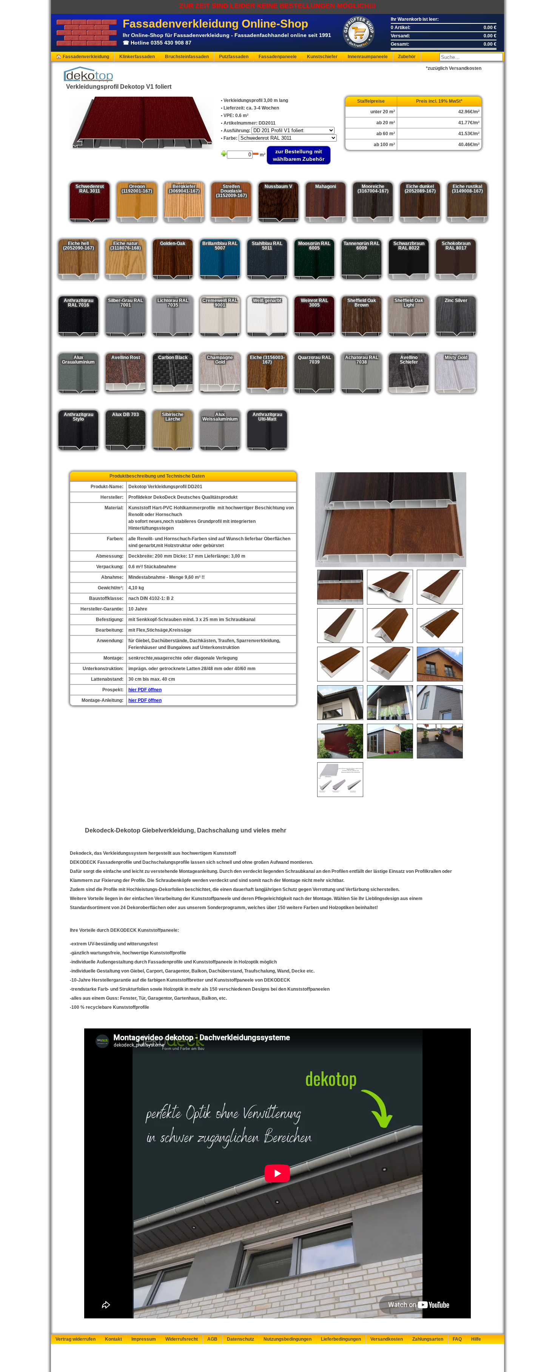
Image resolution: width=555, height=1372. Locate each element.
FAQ (457, 1339)
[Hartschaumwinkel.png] (340, 779)
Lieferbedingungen (341, 1339)
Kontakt (113, 1339)
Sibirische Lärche (172, 417)
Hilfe (476, 1339)
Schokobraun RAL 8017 (456, 246)
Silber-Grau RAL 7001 (125, 303)
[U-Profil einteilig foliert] (340, 625)
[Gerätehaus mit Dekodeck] (390, 741)
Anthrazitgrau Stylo (78, 417)
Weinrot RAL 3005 (314, 303)
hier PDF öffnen (145, 689)
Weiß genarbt (267, 300)
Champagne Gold (220, 360)
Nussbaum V (278, 186)
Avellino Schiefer (409, 360)
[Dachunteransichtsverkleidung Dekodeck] (390, 702)
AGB (212, 1339)
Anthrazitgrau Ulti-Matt (267, 417)
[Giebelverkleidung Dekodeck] (440, 664)
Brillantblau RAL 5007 (219, 246)
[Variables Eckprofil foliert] (390, 587)
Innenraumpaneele (368, 56)
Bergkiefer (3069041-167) (184, 189)
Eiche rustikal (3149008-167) (467, 189)
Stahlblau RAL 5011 (267, 246)
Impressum (143, 1339)
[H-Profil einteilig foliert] (440, 587)
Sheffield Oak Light (409, 303)
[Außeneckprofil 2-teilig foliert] (390, 625)
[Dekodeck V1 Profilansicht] (340, 587)
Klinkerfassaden (137, 56)
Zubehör (407, 56)
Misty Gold (456, 357)
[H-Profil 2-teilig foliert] (390, 664)
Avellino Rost (125, 357)
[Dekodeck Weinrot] (340, 741)
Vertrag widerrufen (75, 1339)
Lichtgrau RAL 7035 (172, 303)
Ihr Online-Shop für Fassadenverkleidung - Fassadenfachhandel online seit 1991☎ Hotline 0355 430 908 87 (227, 31)
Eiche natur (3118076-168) (125, 246)
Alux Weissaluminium (220, 417)
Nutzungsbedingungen (287, 1339)
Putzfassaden (233, 56)
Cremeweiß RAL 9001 (219, 303)
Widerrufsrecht (181, 1339)
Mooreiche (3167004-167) (373, 189)
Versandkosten (386, 1339)
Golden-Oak (172, 243)
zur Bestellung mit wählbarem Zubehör (298, 155)
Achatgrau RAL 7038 (361, 360)
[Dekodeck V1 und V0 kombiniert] (440, 702)
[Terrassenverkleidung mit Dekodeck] (440, 741)
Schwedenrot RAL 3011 (90, 189)
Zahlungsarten (427, 1339)
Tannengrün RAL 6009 (361, 246)
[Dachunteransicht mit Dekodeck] (340, 702)
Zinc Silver (456, 300)
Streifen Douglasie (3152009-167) (231, 191)
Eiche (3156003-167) (267, 360)
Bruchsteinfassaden (187, 56)
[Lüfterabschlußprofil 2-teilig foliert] (440, 625)
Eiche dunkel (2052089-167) (420, 189)
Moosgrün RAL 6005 (314, 246)
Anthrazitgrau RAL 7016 (78, 303)
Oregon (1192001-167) (137, 189)
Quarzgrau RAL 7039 (314, 360)
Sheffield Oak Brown (361, 303)
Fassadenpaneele (278, 56)
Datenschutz (240, 1339)
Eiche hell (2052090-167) (78, 246)
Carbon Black (173, 357)
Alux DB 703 (125, 414)
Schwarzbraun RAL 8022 (408, 246)
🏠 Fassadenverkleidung (82, 56)
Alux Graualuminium (78, 360)
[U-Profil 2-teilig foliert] (340, 664)
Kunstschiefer (322, 56)
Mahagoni (325, 186)
